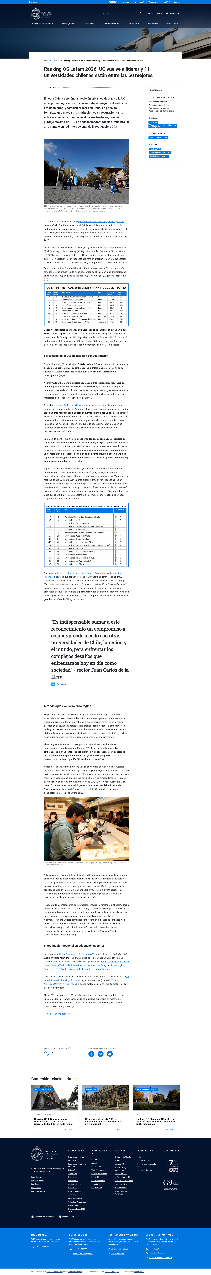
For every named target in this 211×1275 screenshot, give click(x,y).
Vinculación (72, 1174)
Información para (154, 13)
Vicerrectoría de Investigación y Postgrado (162, 126)
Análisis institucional (159, 156)
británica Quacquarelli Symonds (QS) (75, 954)
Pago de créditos (121, 1184)
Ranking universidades (160, 153)
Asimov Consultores (54, 1272)
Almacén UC (119, 1160)
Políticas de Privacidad (43, 1217)
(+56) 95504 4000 (42, 1246)
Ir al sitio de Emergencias (83, 1254)
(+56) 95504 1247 (156, 1253)
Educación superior (43, 1089)
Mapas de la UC (74, 1205)
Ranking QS (155, 149)
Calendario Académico (77, 1202)
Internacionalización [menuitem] (110, 23)
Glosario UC (95, 1184)
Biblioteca (139, 2)
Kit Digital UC (139, 1272)
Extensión (72, 1170)
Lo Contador (36, 1188)
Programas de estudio (76, 1157)
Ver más (70, 1130)
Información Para (75, 1198)
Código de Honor (74, 1184)
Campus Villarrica (38, 1191)
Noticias (56, 61)
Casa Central (36, 1177)
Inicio (46, 61)
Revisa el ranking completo (58, 1014)
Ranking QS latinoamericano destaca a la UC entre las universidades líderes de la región (53, 1121)
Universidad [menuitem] (172, 23)
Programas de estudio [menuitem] (43, 23)
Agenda (94, 1163)
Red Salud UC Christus (123, 1157)
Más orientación (117, 1254)
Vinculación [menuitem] (153, 23)
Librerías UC (119, 1164)
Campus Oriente (37, 1181)
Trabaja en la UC (121, 1174)
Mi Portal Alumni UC (122, 1177)
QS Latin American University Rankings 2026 (101, 221)
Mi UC (166, 2)
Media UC (95, 1177)
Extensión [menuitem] (134, 23)
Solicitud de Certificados (124, 1181)
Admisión (113, 2)
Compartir (61, 684)
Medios (127, 2)
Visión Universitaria (98, 1170)
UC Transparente (74, 1191)
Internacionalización (158, 138)
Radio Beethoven (98, 1181)
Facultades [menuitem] (89, 23)
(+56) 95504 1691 (156, 1249)
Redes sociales (97, 1167)
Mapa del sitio (66, 1217)
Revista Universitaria (99, 1174)
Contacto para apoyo (119, 1249)
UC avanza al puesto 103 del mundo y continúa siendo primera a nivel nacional (105, 1121)
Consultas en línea (144, 1160)
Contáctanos (145, 1151)
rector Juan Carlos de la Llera (66, 405)
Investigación (73, 1160)
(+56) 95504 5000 (80, 1249)
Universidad (72, 1177)
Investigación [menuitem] (69, 23)
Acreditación (172, 1151)
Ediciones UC (73, 1181)
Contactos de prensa (145, 1170)
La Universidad (76, 1151)
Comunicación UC (99, 1152)
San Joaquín (36, 1184)
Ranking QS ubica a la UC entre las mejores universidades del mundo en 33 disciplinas (155, 1121)
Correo (178, 2)
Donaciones (154, 2)
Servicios (120, 1151)
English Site (172, 13)
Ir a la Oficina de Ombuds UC (160, 1258)
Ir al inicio (33, 2)
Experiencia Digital (75, 1272)
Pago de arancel (121, 1188)
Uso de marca (96, 1188)
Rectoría (153, 122)
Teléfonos (141, 1157)
